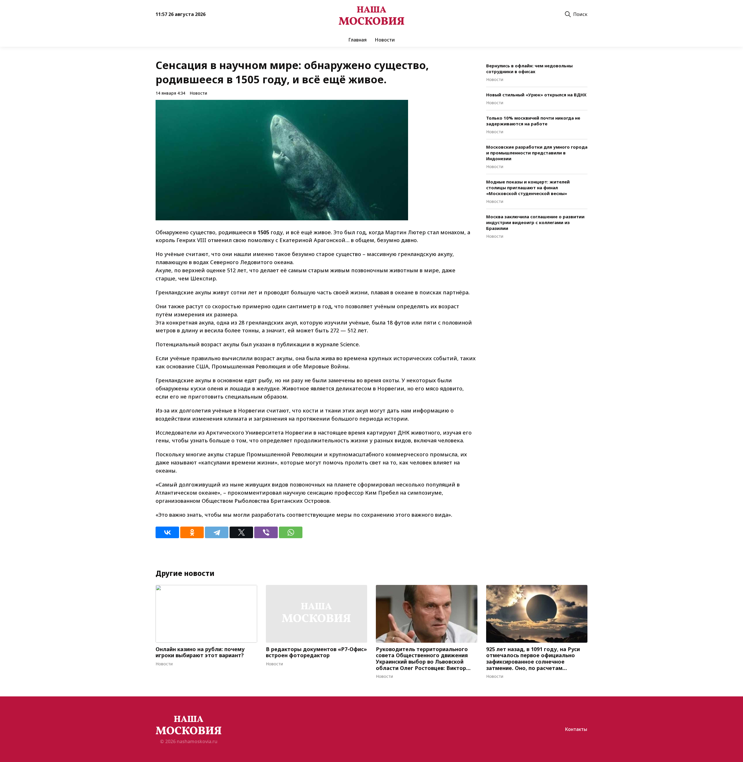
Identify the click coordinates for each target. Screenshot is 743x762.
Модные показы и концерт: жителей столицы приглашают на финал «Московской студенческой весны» (528, 187)
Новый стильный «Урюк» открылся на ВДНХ (536, 95)
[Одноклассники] (192, 532)
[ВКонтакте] (167, 532)
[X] (241, 532)
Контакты (576, 729)
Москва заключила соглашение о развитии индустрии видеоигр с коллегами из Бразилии (535, 222)
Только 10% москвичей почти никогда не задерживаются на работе (533, 121)
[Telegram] (216, 532)
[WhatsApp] (290, 532)
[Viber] (266, 532)
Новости (385, 40)
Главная (357, 40)
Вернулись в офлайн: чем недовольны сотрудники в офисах (529, 68)
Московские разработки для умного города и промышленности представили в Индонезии (536, 152)
